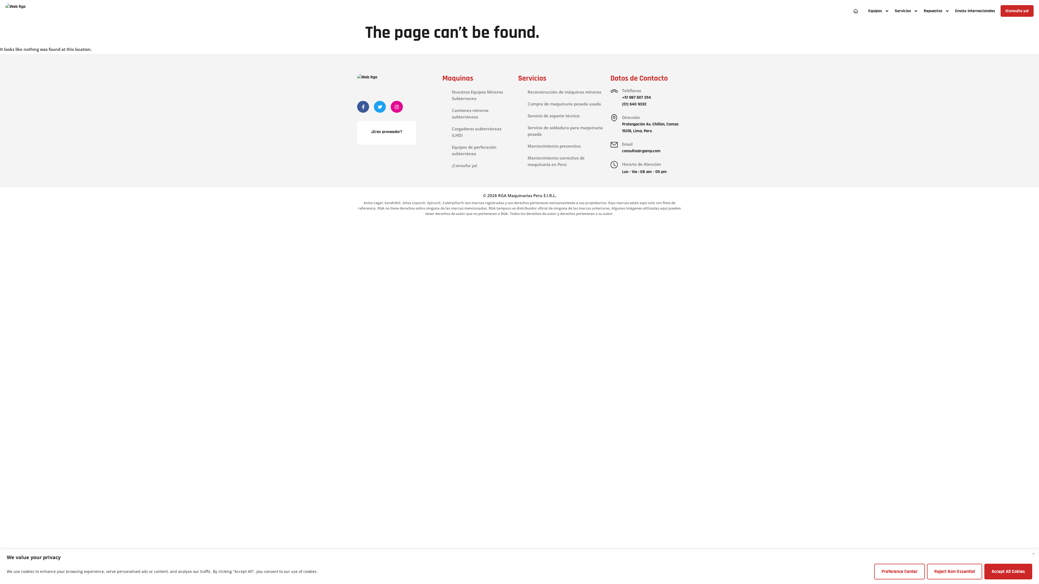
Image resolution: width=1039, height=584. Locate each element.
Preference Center (900, 571)
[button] (878, 11)
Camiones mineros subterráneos (470, 114)
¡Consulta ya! (464, 165)
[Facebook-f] (363, 107)
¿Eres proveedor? (386, 132)
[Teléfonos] (614, 91)
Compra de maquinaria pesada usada (564, 104)
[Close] (1033, 553)
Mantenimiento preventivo (554, 146)
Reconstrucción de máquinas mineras (564, 92)
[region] (519, 566)
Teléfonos (631, 90)
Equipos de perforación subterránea (474, 150)
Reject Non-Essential (954, 571)
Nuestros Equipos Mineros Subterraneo (477, 95)
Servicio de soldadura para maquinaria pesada (565, 131)
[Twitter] (380, 107)
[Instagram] (397, 107)
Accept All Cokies (1008, 571)
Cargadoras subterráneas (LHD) (476, 132)
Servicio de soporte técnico (554, 115)
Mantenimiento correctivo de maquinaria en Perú (556, 161)
